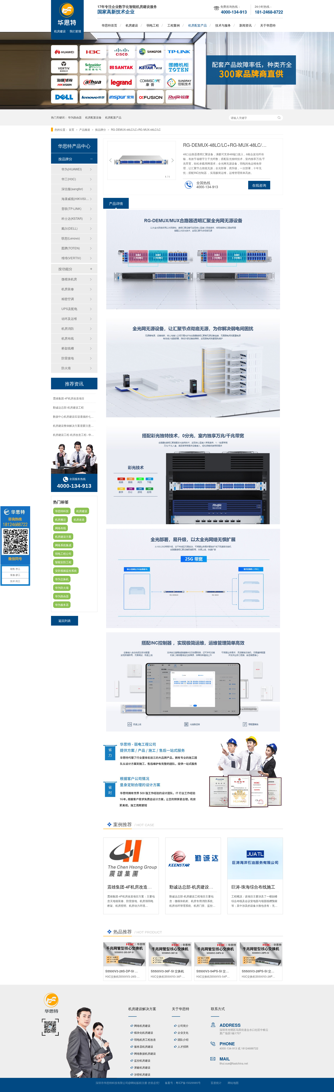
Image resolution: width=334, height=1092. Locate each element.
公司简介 (183, 1026)
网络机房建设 (142, 1026)
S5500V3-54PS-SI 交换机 (214, 971)
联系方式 (218, 1008)
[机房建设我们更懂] (67, 38)
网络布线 (60, 528)
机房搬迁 (60, 519)
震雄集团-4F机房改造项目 (131, 887)
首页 (72, 129)
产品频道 (85, 129)
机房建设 (132, 25)
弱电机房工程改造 (145, 1039)
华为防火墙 (62, 588)
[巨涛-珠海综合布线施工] (255, 858)
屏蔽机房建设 (142, 1067)
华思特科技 (62, 511)
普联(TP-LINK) (71, 208)
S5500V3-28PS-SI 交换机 (259, 971)
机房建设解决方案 (142, 1008)
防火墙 (66, 368)
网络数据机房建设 (145, 1053)
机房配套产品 (197, 25)
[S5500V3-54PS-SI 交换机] (215, 954)
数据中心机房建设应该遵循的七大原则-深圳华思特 (83, 408)
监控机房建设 (142, 1060)
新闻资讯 (245, 25)
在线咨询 (259, 185)
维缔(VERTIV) (71, 258)
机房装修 (67, 289)
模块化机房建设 (143, 1032)
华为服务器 (62, 605)
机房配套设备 (93, 117)
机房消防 (67, 328)
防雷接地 (67, 358)
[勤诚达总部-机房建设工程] (193, 858)
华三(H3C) (68, 179)
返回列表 (64, 620)
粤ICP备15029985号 (188, 1083)
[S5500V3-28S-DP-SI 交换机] (124, 954)
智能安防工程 (63, 562)
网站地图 (233, 1083)
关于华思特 (268, 25)
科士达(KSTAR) (72, 218)
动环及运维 (69, 318)
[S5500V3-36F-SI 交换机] (170, 954)
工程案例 (173, 25)
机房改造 (79, 519)
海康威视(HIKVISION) (75, 199)
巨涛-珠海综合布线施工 (253, 887)
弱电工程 (153, 25)
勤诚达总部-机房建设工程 (193, 887)
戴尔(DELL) (69, 228)
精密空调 (67, 299)
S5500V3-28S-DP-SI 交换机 (124, 971)
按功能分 (65, 268)
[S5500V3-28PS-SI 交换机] (261, 954)
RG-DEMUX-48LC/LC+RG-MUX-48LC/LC (136, 129)
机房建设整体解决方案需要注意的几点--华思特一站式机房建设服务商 (94, 417)
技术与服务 (223, 25)
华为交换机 (62, 579)
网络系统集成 (63, 545)
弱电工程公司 (63, 553)
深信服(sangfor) (72, 189)
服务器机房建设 (143, 1046)
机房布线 (67, 338)
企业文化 (183, 1032)
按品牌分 (101, 129)
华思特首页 (109, 25)
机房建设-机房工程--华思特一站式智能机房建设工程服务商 (88, 435)
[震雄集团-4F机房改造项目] (131, 858)
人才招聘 (183, 1046)
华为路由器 (75, 117)
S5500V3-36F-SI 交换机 (167, 971)
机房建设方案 (63, 536)
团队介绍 (183, 1039)
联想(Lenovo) (70, 238)
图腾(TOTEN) (70, 248)
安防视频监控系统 (66, 571)
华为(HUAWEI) (71, 169)
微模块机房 (69, 279)
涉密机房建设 (142, 1074)
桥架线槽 (67, 348)
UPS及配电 (69, 308)
